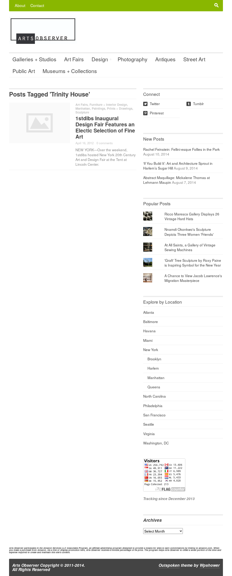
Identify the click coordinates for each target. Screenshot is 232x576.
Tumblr (195, 103)
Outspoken (169, 565)
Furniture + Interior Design (108, 104)
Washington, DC (156, 442)
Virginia (149, 433)
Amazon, (42, 550)
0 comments (105, 143)
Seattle (148, 424)
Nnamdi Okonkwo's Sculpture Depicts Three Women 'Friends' (189, 231)
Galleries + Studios (34, 59)
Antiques (165, 59)
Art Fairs (74, 59)
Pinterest (154, 112)
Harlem (153, 368)
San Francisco (154, 414)
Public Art (23, 71)
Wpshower (210, 565)
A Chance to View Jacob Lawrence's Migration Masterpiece (193, 278)
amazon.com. (206, 548)
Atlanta (148, 312)
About (20, 5)
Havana (149, 330)
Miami (147, 340)
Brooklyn (154, 358)
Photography (132, 59)
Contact (37, 5)
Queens (153, 386)
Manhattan (82, 108)
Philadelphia (152, 405)
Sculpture (82, 112)
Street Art (194, 59)
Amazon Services (52, 548)
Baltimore (150, 321)
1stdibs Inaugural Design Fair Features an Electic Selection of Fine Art (105, 127)
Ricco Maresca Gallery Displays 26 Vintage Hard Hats (191, 216)
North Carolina (154, 396)
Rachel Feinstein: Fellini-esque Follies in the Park (181, 149)
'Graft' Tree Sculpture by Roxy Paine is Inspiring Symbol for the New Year (192, 262)
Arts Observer (25, 565)
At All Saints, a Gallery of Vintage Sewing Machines (189, 247)
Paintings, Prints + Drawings (112, 108)
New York (150, 349)
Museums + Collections (70, 71)
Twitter (152, 103)
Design (100, 59)
